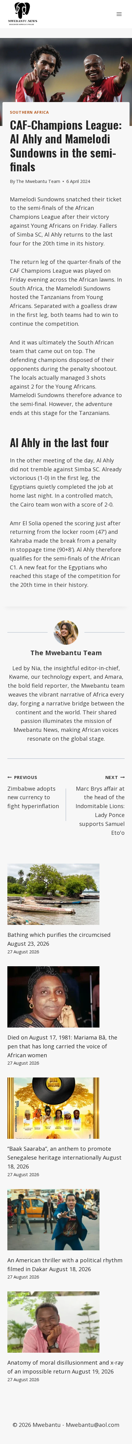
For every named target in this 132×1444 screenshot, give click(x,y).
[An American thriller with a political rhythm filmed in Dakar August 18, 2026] (66, 1219)
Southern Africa (29, 112)
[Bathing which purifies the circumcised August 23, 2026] (66, 894)
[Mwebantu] (22, 14)
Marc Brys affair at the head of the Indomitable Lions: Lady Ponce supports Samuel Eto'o (100, 805)
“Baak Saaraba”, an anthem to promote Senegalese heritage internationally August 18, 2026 (64, 1157)
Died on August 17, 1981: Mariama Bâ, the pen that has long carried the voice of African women (62, 1046)
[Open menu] (119, 14)
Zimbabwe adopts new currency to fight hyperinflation (33, 792)
